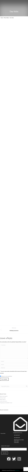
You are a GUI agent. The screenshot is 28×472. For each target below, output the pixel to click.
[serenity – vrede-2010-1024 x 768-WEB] (10, 300)
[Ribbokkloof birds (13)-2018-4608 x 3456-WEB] (10, 211)
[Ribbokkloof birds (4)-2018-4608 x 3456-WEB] (10, 315)
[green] (10, 269)
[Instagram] (19, 459)
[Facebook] (9, 459)
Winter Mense (3, 399)
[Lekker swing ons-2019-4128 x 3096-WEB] (10, 141)
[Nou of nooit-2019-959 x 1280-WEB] (10, 108)
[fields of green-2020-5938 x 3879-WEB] (10, 168)
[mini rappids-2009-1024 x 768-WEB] (10, 225)
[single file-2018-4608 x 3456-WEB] (10, 72)
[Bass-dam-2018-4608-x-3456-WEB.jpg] (10, 196)
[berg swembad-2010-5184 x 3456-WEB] (10, 127)
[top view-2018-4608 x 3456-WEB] (10, 255)
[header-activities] (10, 87)
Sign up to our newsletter (6, 376)
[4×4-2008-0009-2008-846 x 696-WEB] (10, 285)
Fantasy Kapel (3, 397)
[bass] (10, 52)
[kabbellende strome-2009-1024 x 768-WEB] (10, 240)
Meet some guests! (3, 396)
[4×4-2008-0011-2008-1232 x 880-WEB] (10, 155)
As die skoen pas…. (4, 401)
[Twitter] (14, 459)
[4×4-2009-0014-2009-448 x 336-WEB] (10, 181)
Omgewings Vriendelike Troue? (6, 402)
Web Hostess (17, 470)
